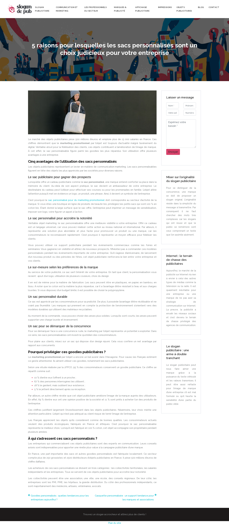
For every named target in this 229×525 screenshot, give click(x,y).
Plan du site (114, 523)
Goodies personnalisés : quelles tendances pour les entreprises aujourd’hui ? (60, 497)
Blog (201, 7)
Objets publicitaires (184, 9)
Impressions (165, 7)
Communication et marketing (67, 9)
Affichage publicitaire (142, 9)
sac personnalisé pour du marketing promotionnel (76, 200)
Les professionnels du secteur (95, 9)
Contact (214, 7)
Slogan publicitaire (42, 9)
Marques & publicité (120, 9)
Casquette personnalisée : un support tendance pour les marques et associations (124, 497)
